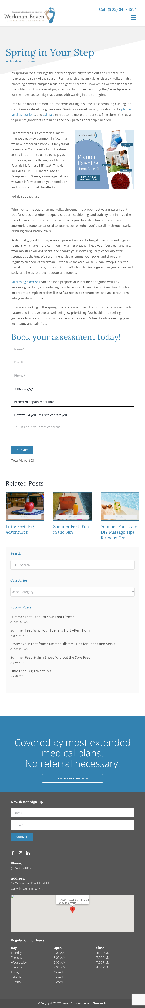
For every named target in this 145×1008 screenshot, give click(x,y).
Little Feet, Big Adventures (20, 529)
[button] (72, 910)
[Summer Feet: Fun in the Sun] (72, 494)
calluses (48, 115)
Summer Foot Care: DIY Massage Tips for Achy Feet (120, 532)
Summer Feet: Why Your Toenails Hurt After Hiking (50, 630)
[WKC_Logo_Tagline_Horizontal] (31, 5)
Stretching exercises (25, 282)
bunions (29, 115)
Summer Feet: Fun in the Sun (71, 529)
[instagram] (20, 853)
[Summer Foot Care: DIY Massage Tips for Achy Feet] (120, 494)
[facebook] (13, 853)
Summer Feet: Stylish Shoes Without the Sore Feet (50, 657)
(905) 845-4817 (21, 868)
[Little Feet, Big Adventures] (25, 494)
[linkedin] (28, 853)
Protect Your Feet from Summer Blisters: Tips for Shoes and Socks (62, 644)
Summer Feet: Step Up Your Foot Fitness (42, 616)
